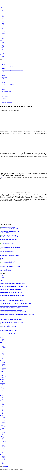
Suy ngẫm (3, 53)
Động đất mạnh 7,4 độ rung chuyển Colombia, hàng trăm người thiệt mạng (13, 286)
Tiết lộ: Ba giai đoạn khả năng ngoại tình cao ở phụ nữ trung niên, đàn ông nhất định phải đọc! (14, 306)
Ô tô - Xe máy (7, 84)
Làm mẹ (2, 373)
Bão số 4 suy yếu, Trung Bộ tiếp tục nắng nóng (7, 271)
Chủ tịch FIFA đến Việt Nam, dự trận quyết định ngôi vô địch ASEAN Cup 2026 (11, 269)
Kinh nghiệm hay (3, 42)
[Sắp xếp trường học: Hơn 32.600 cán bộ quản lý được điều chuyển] (7, 227)
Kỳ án (9, 70)
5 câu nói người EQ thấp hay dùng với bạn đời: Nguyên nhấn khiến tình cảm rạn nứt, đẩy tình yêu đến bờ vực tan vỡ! (17, 314)
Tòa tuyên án (3, 70)
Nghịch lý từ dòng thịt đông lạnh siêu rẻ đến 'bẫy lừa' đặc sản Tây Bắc (10, 266)
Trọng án (3, 16)
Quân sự (3, 10)
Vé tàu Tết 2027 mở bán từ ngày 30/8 (5, 325)
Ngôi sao (3, 21)
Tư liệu (10, 66)
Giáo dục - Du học (4, 363)
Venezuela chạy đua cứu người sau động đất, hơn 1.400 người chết (11, 292)
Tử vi (2, 52)
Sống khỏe (3, 46)
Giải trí (1, 20)
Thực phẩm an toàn (4, 91)
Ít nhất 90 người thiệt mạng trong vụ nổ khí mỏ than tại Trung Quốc (12, 295)
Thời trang (16, 73)
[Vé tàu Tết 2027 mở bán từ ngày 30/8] (4, 232)
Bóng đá (3, 77)
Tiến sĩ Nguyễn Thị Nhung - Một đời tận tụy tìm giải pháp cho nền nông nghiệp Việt (12, 333)
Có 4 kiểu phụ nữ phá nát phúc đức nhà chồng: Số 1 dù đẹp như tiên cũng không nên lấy (15, 303)
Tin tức (1, 7)
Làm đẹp (3, 25)
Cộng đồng (3, 56)
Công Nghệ (4, 82)
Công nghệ (3, 277)
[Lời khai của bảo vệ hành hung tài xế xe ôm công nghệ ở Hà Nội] (7, 251)
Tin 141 (22, 70)
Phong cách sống (5, 96)
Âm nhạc (3, 24)
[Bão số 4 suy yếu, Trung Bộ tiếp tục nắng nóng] (5, 270)
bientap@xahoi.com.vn (5, 466)
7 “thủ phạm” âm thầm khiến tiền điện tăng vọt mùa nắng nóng (11, 300)
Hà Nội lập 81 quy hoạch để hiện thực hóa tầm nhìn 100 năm (9, 263)
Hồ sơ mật (13, 70)
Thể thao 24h (3, 28)
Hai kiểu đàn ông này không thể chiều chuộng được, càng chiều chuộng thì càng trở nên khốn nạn (14, 311)
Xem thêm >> (1, 240)
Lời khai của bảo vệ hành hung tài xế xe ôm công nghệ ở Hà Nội (9, 231)
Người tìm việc (3, 31)
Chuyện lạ (7, 66)
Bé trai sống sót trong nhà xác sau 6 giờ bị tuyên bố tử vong (10, 289)
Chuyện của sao (3, 22)
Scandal (4, 73)
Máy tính (3, 38)
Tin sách (2, 57)
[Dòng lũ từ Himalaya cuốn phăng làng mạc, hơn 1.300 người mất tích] (8, 235)
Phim (11, 73)
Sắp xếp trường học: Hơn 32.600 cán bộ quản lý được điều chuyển (9, 228)
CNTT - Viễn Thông (4, 84)
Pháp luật (3, 68)
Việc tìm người (3, 365)
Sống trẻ (1, 54)
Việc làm (3, 78)
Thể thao (3, 75)
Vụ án (2, 11)
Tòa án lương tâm (4, 17)
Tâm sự (2, 41)
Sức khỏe (3, 89)
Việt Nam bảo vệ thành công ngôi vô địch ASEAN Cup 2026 (8, 239)
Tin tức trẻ (3, 102)
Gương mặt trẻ (8, 102)
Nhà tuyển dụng (3, 33)
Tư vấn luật (3, 18)
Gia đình (1, 40)
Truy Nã (2, 15)
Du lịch (2, 49)
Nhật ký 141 (3, 275)
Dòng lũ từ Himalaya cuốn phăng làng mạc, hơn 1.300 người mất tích (10, 236)
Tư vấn (2, 455)
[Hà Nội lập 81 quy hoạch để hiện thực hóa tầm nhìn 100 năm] (7, 262)
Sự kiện (1, 280)
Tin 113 (2, 14)
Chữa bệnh (3, 45)
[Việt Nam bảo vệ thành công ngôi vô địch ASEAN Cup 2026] (7, 243)
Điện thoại (13, 84)
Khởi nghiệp (3, 34)
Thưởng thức (1, 47)
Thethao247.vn (3, 276)
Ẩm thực (3, 48)
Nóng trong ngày (3, 66)
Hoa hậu (3, 23)
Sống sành (4, 98)
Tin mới (1, 258)
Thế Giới (3, 64)
